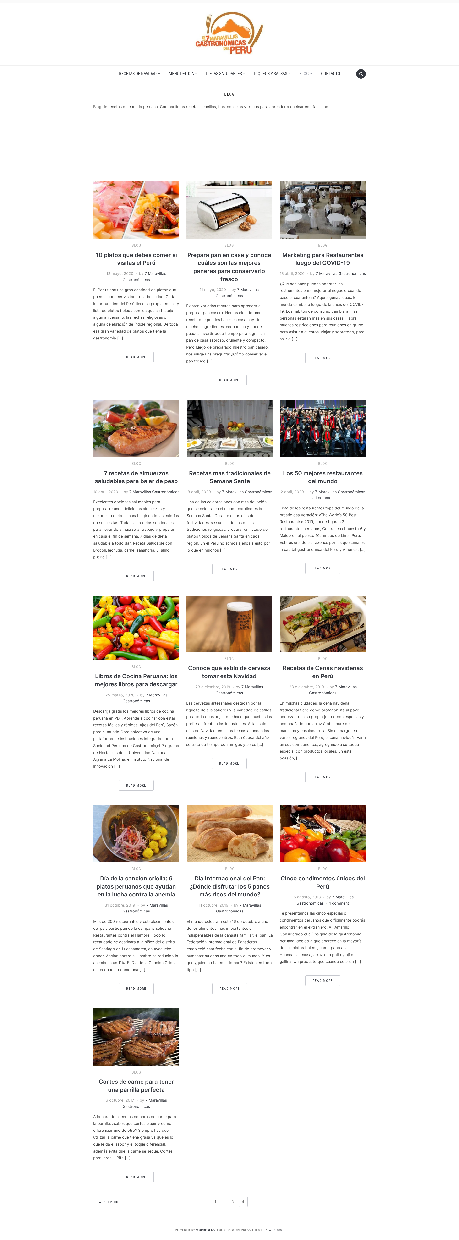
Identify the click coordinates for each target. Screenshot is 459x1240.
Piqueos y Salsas (270, 73)
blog (136, 245)
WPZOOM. (276, 1230)
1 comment (325, 497)
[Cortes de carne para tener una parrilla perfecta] (136, 1036)
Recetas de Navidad (138, 73)
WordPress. (206, 1230)
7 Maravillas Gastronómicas (341, 273)
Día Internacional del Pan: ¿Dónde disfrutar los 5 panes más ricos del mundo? (230, 886)
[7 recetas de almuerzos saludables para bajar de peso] (136, 428)
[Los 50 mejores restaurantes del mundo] (323, 428)
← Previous (109, 1202)
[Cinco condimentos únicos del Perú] (323, 833)
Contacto (330, 73)
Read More (136, 357)
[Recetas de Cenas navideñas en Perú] (323, 623)
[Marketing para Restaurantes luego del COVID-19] (323, 210)
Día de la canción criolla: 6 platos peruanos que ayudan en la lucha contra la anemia (136, 886)
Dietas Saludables (224, 73)
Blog (304, 73)
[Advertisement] (229, 145)
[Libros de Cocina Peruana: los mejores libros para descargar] (136, 627)
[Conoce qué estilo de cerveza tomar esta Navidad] (229, 623)
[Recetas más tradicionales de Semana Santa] (230, 428)
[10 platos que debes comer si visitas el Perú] (136, 210)
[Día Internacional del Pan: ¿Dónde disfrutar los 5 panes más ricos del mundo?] (230, 833)
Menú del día (181, 73)
